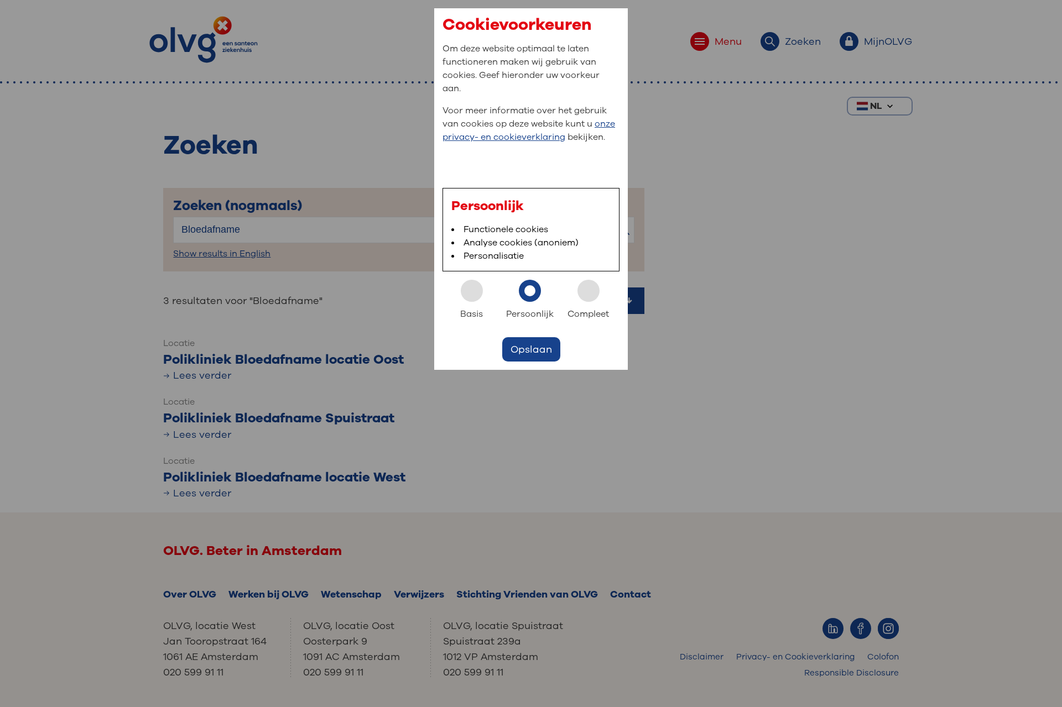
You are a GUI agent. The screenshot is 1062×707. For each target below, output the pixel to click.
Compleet (588, 314)
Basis (471, 314)
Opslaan (531, 349)
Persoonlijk (530, 314)
